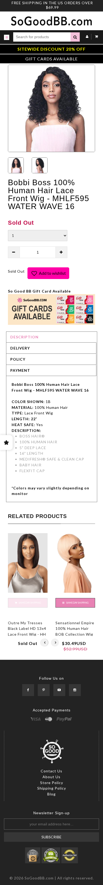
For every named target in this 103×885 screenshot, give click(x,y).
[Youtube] (59, 690)
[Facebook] (28, 690)
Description (24, 337)
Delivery (20, 348)
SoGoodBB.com (39, 878)
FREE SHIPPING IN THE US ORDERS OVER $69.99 (52, 5)
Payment (20, 370)
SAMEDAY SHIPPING (77, 602)
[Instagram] (75, 690)
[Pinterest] (43, 690)
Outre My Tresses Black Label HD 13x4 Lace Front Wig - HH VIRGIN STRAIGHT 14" (27, 634)
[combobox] (42, 37)
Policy (17, 359)
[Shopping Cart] (95, 36)
